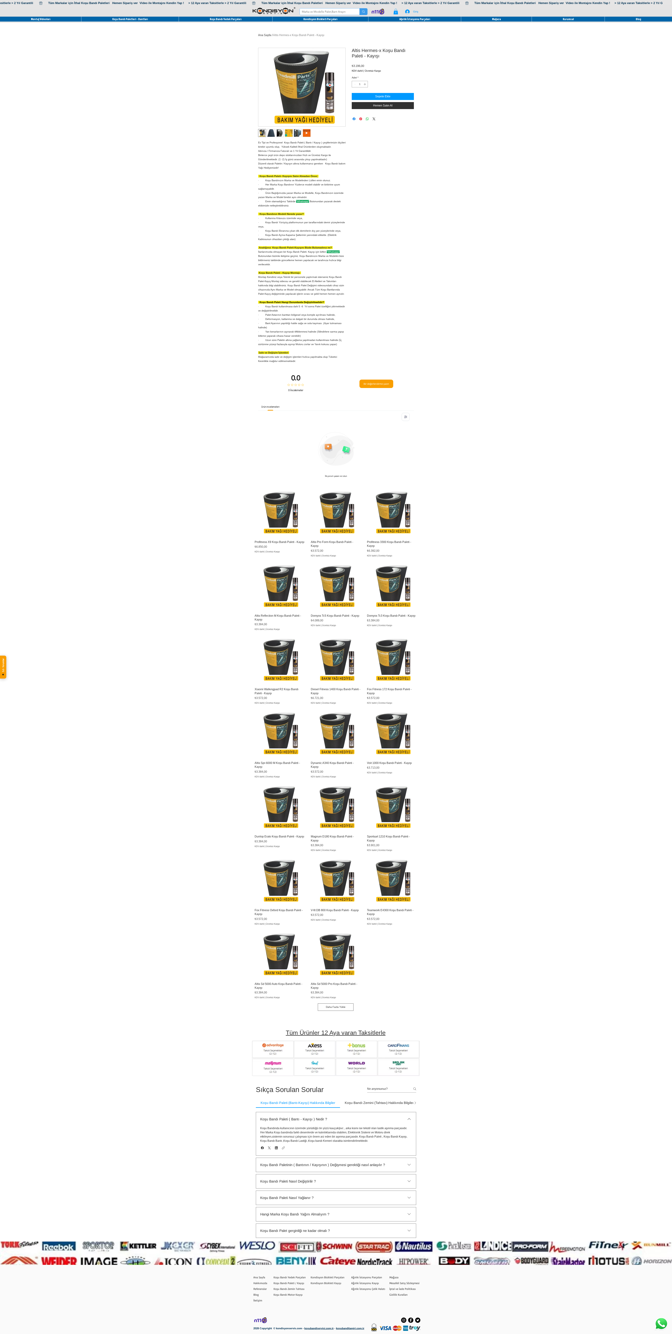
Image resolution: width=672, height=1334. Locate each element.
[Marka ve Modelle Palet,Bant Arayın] (363, 11)
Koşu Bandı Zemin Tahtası (289, 1289)
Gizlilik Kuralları (398, 1294)
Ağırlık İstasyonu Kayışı (365, 1283)
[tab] (298, 1103)
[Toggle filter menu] (406, 417)
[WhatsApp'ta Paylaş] (367, 119)
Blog (256, 1294)
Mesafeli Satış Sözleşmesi (404, 1283)
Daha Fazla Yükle (335, 1007)
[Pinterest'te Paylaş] (361, 119)
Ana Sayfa (264, 35)
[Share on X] (374, 119)
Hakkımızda (260, 1283)
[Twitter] (417, 1320)
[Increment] (365, 84)
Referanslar (260, 1289)
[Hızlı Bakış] (279, 512)
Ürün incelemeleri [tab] (270, 406)
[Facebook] (410, 1320)
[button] (395, 11)
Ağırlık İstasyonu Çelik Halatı (368, 1289)
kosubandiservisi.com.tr (319, 1328)
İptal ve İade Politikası (402, 1289)
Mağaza (393, 1277)
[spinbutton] (360, 84)
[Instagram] (403, 1320)
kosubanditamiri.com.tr (350, 1328)
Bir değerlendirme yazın (376, 384)
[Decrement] (354, 84)
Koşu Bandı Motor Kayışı (288, 1294)
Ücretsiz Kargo (373, 70)
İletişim (257, 1300)
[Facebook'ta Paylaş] (354, 119)
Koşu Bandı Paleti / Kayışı (289, 1283)
